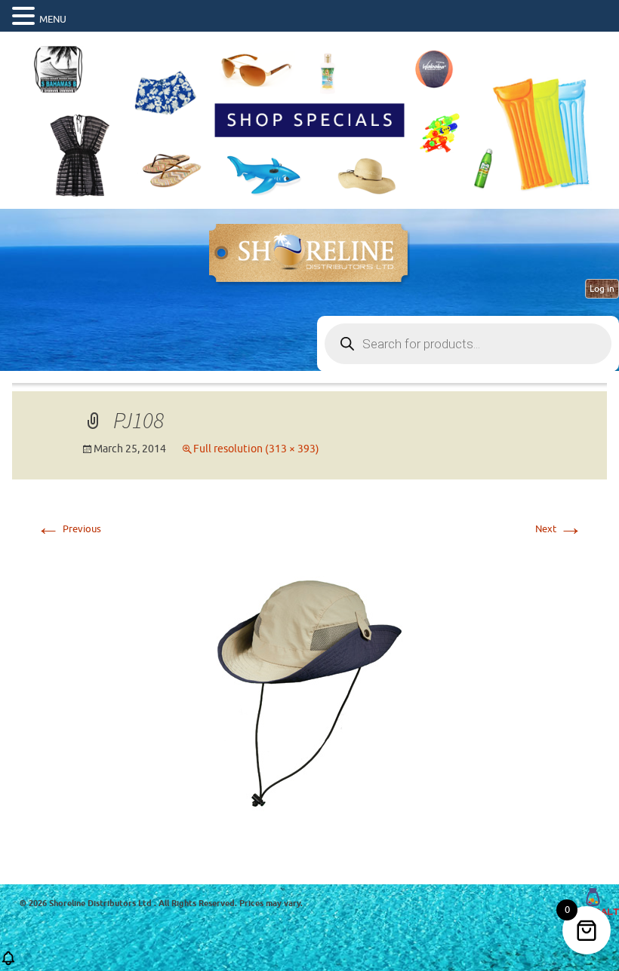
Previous (68, 528)
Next (559, 528)
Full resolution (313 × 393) (256, 449)
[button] (25, 16)
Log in (602, 289)
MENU (52, 19)
